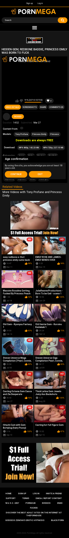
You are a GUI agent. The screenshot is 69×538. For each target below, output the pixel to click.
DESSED (18, 116)
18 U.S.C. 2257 (12, 503)
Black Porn (57, 520)
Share (43, 107)
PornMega (31, 533)
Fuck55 (34, 508)
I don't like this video (21, 100)
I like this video (17, 100)
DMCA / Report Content (49, 498)
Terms (25, 498)
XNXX (59, 503)
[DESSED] (6, 116)
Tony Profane (21, 134)
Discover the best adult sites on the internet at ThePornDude (34, 514)
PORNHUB (30, 503)
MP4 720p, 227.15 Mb (53, 148)
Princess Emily (39, 134)
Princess (54, 134)
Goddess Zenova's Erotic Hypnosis (24, 520)
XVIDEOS (46, 503)
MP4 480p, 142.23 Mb (29, 148)
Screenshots (30, 107)
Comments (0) (56, 107)
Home (8, 493)
